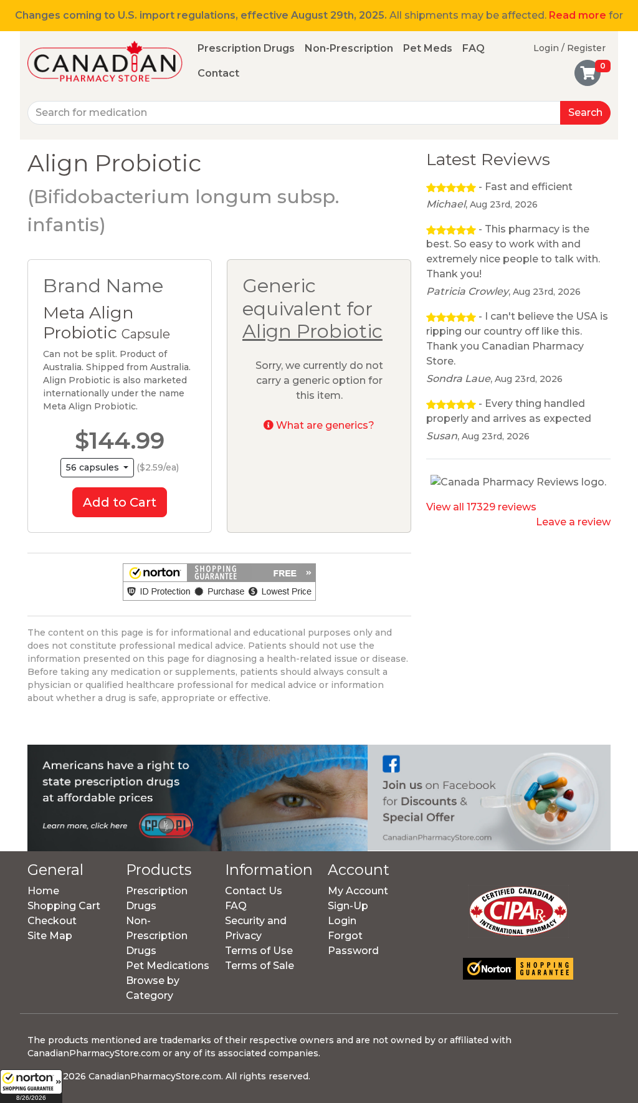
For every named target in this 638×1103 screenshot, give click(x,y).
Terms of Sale (259, 966)
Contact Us (253, 891)
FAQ (473, 48)
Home (43, 891)
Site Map (49, 936)
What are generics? (324, 425)
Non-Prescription (349, 48)
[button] (31, 1086)
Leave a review (573, 522)
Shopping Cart (63, 906)
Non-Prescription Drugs (157, 936)
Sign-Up (348, 906)
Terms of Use (259, 951)
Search (585, 112)
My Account (358, 891)
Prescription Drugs (246, 48)
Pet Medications (167, 966)
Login (342, 921)
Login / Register (569, 48)
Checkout (52, 921)
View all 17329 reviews (481, 507)
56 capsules (93, 467)
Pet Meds (427, 48)
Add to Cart (119, 502)
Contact (218, 73)
